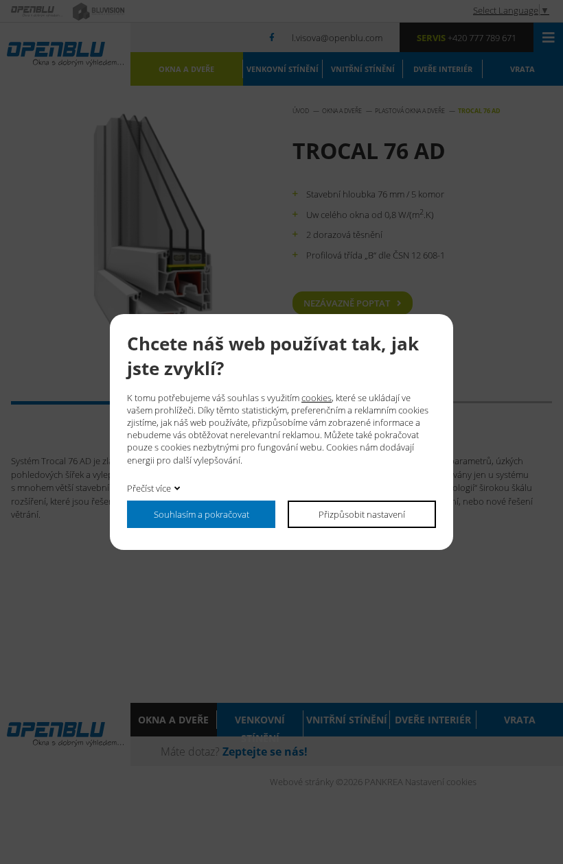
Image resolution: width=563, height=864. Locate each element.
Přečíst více (149, 488)
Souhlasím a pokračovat (201, 514)
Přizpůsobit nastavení (362, 514)
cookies (316, 397)
